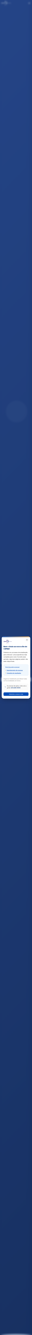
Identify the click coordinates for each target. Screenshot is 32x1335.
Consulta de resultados (14, 673)
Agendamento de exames (15, 670)
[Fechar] (27, 639)
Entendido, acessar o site (16, 694)
